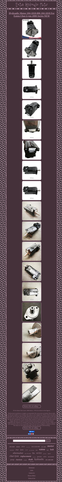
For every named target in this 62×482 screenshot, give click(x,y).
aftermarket (18, 453)
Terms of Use (31, 478)
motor (50, 446)
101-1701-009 (28, 453)
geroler (44, 453)
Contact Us (32, 473)
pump (12, 460)
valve (44, 456)
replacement (25, 456)
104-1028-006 (35, 446)
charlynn (19, 460)
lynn (22, 450)
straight (25, 460)
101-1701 (28, 447)
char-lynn (14, 456)
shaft (30, 459)
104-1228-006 (51, 456)
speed (49, 453)
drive (23, 446)
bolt (52, 449)
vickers (18, 446)
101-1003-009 (49, 460)
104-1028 (12, 446)
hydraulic (39, 459)
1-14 (26, 450)
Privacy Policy (32, 475)
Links (31, 470)
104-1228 (31, 461)
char (17, 450)
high (48, 450)
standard (12, 450)
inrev (37, 450)
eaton (42, 449)
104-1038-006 (31, 450)
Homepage (32, 467)
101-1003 (43, 446)
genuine (39, 456)
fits (33, 453)
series (39, 452)
